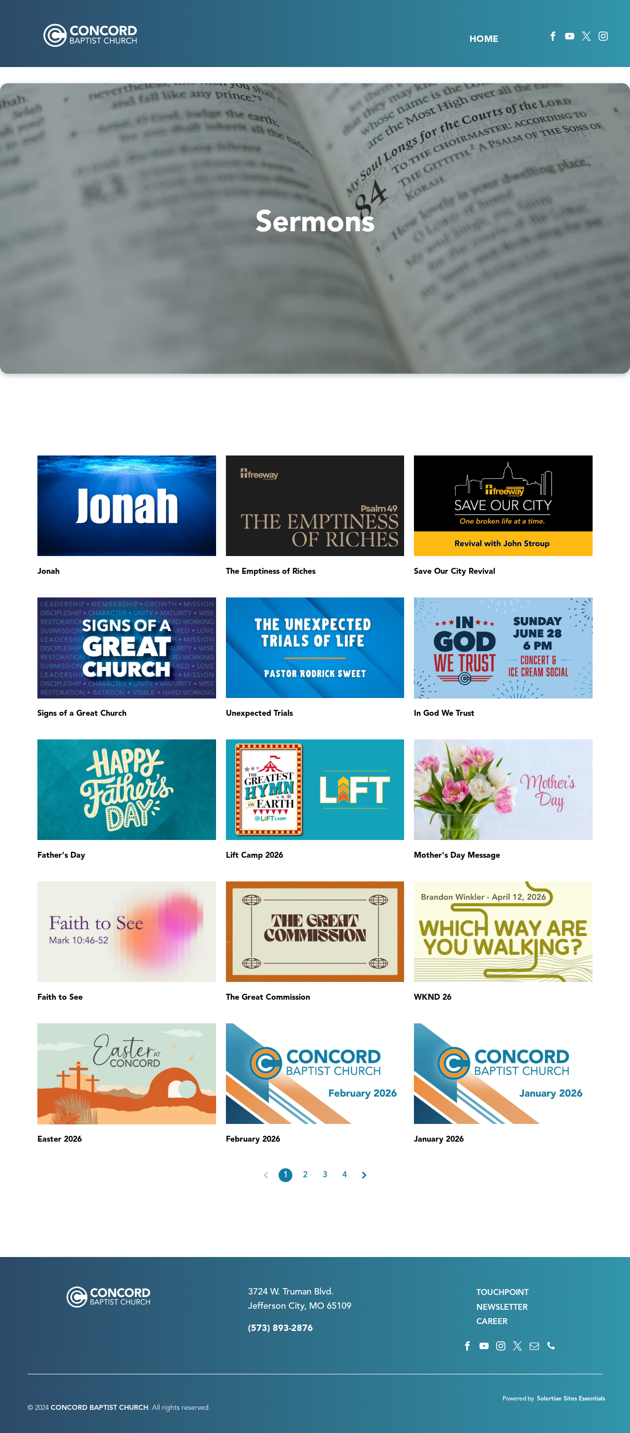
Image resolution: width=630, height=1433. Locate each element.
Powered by (518, 1399)
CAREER (491, 1322)
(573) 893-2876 (280, 1328)
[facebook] (553, 38)
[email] (534, 1347)
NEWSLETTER (502, 1308)
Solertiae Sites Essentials (571, 1399)
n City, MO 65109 (316, 1306)
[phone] (551, 1347)
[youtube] (570, 38)
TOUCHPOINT (502, 1293)
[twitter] (586, 38)
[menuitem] (484, 39)
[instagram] (603, 38)
